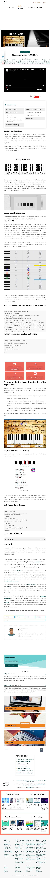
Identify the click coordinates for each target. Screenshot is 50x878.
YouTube (9, 586)
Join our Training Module (23, 766)
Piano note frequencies (12, 112)
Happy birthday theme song (34, 109)
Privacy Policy (29, 868)
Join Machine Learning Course (24, 763)
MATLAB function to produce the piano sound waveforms (14, 116)
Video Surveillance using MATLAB (44, 829)
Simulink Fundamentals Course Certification (30, 860)
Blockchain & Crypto (30, 851)
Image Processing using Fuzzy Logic (13, 806)
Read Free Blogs (37, 817)
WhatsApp (39, 871)
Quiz (27, 839)
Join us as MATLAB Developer (24, 768)
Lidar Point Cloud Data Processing (29, 828)
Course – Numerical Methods (5, 828)
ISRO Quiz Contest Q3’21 (37, 804)
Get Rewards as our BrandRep (24, 761)
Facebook (33, 584)
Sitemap (28, 871)
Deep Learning (7, 847)
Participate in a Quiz (37, 794)
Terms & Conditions (30, 867)
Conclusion (30, 118)
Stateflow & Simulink (30, 847)
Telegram (25, 785)
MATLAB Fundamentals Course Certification (30, 856)
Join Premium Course (13, 817)
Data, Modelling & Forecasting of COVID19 (19, 856)
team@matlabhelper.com (11, 581)
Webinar (17, 839)
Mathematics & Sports (30, 843)
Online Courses (10, 742)
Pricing (5, 868)
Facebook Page (42, 780)
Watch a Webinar (13, 794)
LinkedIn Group (33, 785)
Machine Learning (7, 845)
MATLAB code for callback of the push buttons (14, 120)
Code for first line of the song (34, 112)
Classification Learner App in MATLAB (37, 828)
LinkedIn (27, 584)
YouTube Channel (22, 780)
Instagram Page (30, 781)
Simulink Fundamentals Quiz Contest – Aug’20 (44, 807)
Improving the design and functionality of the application (14, 125)
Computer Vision (29, 852)
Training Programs (11, 725)
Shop (16, 872)
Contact (28, 866)
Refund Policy (29, 870)
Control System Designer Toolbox (19, 806)
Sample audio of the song (33, 115)
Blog (37, 839)
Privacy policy (35, 875)
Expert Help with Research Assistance (26, 759)
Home (5, 866)
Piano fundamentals (12, 109)
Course (5, 839)
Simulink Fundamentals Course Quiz (25, 773)
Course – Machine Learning (20, 828)
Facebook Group (41, 784)
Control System (7, 850)
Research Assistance (11, 708)
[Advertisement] (25, 20)
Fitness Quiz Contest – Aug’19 (29, 805)
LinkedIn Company (33, 780)
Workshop (17, 867)
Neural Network (7, 848)
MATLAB (18, 570)
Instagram (38, 870)
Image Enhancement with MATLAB (5, 806)
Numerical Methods (8, 851)
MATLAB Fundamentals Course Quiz (25, 770)
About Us (6, 867)
